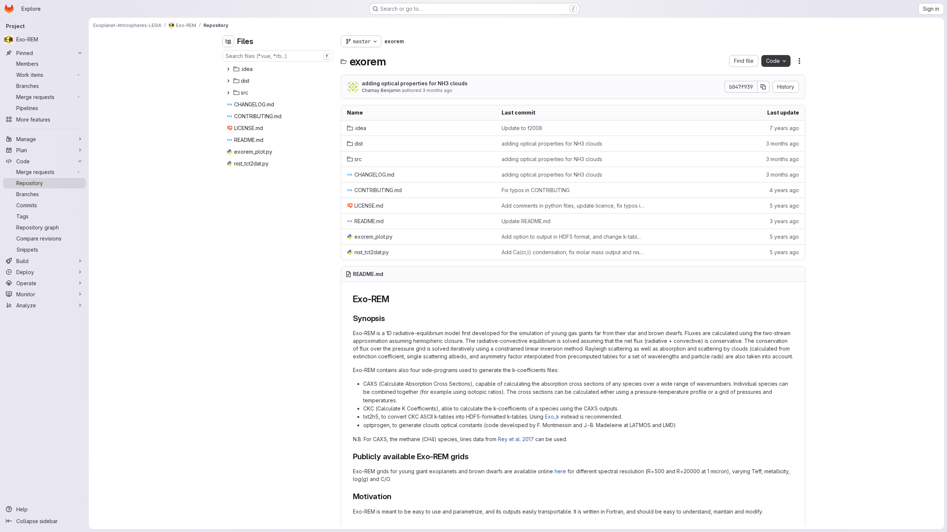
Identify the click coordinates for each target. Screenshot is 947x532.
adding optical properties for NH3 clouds (415, 83)
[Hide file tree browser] (228, 41)
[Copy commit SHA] (763, 87)
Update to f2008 (522, 128)
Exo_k (552, 416)
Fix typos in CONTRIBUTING (536, 190)
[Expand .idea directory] (228, 69)
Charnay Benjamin (381, 90)
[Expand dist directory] (228, 80)
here (560, 471)
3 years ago (784, 221)
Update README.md (526, 221)
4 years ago (784, 190)
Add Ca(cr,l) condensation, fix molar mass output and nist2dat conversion (573, 252)
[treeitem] (278, 69)
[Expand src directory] (228, 92)
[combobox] (277, 56)
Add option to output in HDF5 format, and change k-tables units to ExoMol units (573, 236)
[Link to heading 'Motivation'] (395, 496)
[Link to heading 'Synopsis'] (389, 318)
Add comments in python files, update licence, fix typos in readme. (573, 205)
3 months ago (437, 90)
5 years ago (784, 205)
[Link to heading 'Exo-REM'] (394, 299)
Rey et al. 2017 (516, 439)
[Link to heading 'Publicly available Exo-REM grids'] (473, 456)
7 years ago (784, 128)
